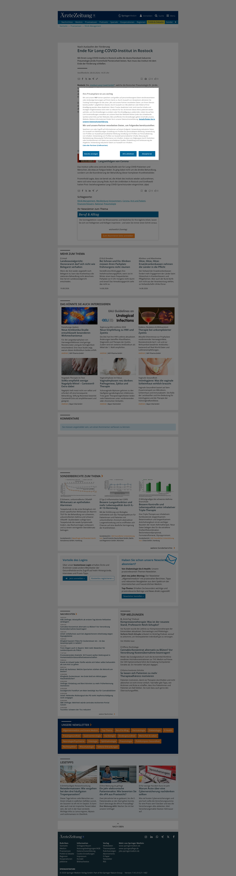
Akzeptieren (147, 154)
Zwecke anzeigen (91, 154)
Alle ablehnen (128, 154)
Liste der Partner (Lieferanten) (95, 145)
